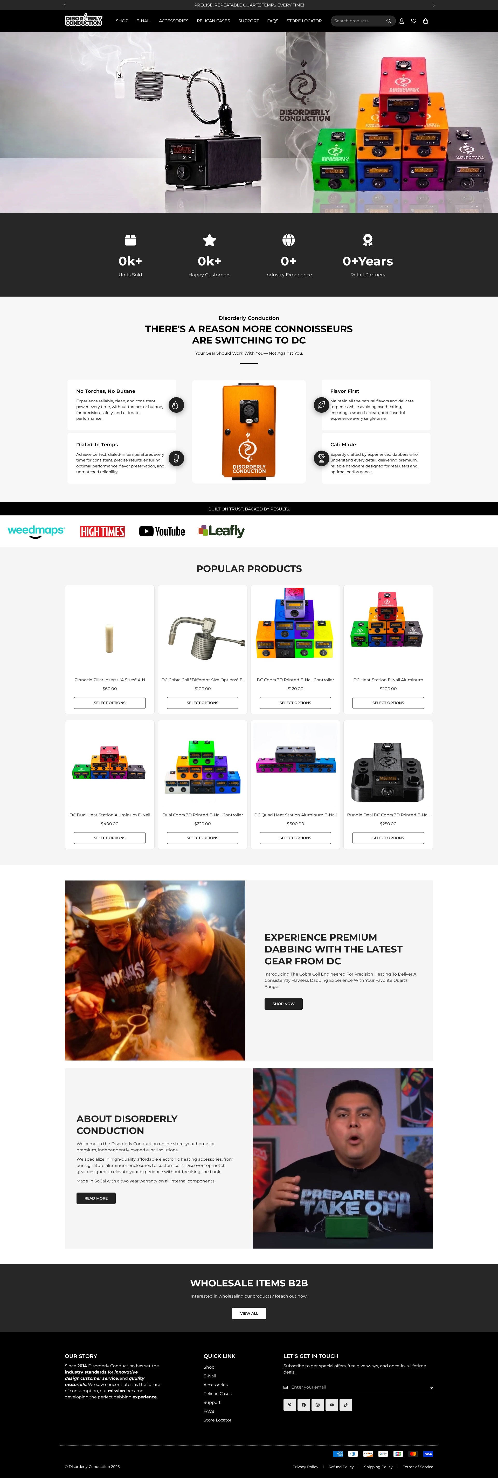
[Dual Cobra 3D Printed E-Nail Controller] (203, 765)
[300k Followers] (304, 1405)
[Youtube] (332, 1405)
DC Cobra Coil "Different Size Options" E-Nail (202, 680)
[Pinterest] (289, 1405)
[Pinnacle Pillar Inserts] (110, 630)
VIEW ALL (249, 1313)
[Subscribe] (427, 1387)
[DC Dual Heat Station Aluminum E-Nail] (110, 765)
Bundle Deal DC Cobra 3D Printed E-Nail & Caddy (388, 815)
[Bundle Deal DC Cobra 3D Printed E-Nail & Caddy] (388, 765)
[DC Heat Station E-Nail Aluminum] (388, 630)
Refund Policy (341, 1467)
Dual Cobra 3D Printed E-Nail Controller (202, 814)
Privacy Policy (305, 1467)
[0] (426, 21)
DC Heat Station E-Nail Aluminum (388, 679)
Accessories (174, 20)
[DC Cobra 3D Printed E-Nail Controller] (295, 630)
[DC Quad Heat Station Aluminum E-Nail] (295, 765)
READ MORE (96, 1198)
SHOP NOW (284, 1003)
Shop (122, 20)
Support (248, 20)
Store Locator (304, 20)
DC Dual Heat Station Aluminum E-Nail (110, 814)
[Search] (389, 21)
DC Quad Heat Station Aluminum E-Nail (295, 814)
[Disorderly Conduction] (83, 21)
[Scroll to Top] (488, 1450)
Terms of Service (418, 1467)
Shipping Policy (378, 1467)
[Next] (434, 5)
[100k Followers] (318, 1405)
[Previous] (64, 5)
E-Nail (143, 20)
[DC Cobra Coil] (203, 630)
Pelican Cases (213, 20)
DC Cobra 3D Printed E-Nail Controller (295, 679)
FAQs (272, 20)
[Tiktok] (346, 1405)
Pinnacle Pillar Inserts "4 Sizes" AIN (109, 679)
